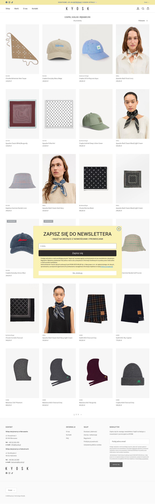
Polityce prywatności (107, 267)
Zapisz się (77, 253)
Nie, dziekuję (77, 273)
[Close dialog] (119, 229)
